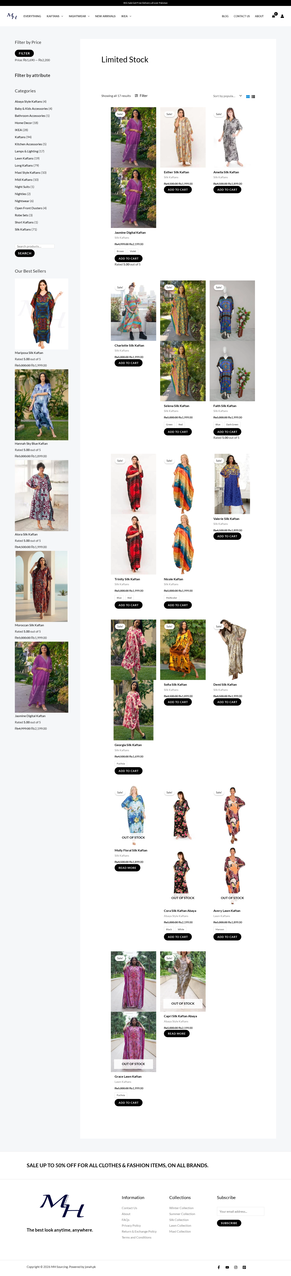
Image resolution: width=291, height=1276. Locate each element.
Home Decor (23, 123)
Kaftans (53, 16)
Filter (24, 53)
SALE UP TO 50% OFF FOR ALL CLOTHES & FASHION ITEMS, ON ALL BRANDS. (117, 1165)
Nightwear (77, 16)
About (259, 16)
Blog (225, 16)
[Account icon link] (282, 16)
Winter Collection (181, 1208)
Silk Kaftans (23, 229)
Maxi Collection (180, 1231)
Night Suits (22, 186)
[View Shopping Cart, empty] (273, 16)
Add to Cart (129, 258)
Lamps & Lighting (26, 151)
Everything (32, 16)
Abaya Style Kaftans (28, 101)
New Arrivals (105, 16)
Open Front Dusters (28, 208)
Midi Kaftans (23, 179)
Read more (127, 867)
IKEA (124, 16)
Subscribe (229, 1223)
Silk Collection (179, 1220)
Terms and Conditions (136, 1237)
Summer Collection (182, 1214)
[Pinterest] (244, 1267)
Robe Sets (21, 215)
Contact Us (242, 16)
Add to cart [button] (178, 189)
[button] (61, 16)
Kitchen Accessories (28, 144)
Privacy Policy (131, 1225)
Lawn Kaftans (24, 158)
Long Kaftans (24, 165)
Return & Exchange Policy (139, 1231)
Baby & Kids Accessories (31, 108)
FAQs (125, 1220)
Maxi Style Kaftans (27, 172)
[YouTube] (227, 1267)
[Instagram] (236, 1267)
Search (24, 253)
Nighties (20, 194)
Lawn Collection (180, 1225)
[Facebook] (219, 1267)
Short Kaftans (24, 222)
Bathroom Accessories (30, 115)
